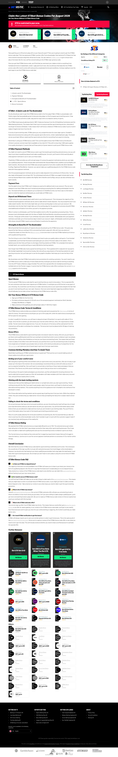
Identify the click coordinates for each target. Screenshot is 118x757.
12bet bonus (63, 311)
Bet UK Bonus (91, 32)
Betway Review (87, 184)
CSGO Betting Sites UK (41, 715)
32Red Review (87, 220)
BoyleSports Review (89, 233)
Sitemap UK (91, 717)
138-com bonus (13, 346)
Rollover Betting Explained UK (69, 715)
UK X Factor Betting (15, 717)
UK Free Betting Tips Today (71, 7)
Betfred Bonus (57, 32)
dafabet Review (87, 211)
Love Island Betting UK (15, 715)
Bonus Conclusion (17, 104)
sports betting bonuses (61, 479)
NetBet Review (87, 193)
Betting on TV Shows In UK (16, 712)
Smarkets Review (88, 238)
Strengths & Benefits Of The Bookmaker (24, 98)
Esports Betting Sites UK (42, 712)
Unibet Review (87, 197)
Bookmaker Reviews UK (37, 7)
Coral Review (87, 224)
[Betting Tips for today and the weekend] (17, 7)
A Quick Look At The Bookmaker (21, 93)
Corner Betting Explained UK (69, 717)
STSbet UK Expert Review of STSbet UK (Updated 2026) (95, 87)
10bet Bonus (91, 152)
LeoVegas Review (88, 189)
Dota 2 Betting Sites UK (42, 717)
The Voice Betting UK (15, 720)
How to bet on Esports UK (42, 722)
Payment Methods (17, 96)
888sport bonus (35, 232)
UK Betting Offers (54, 7)
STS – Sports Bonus (20, 101)
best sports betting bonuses (19, 520)
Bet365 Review (87, 180)
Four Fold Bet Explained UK (68, 720)
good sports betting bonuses (22, 492)
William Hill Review (88, 202)
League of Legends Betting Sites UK (45, 720)
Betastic (10, 11)
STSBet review (55, 57)
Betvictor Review (88, 206)
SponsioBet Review (89, 242)
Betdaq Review (87, 215)
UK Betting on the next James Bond (19, 722)
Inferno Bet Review (88, 246)
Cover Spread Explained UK (68, 712)
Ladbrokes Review (88, 229)
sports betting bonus (69, 471)
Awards (86, 7)
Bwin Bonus (91, 138)
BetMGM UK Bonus (24, 32)
